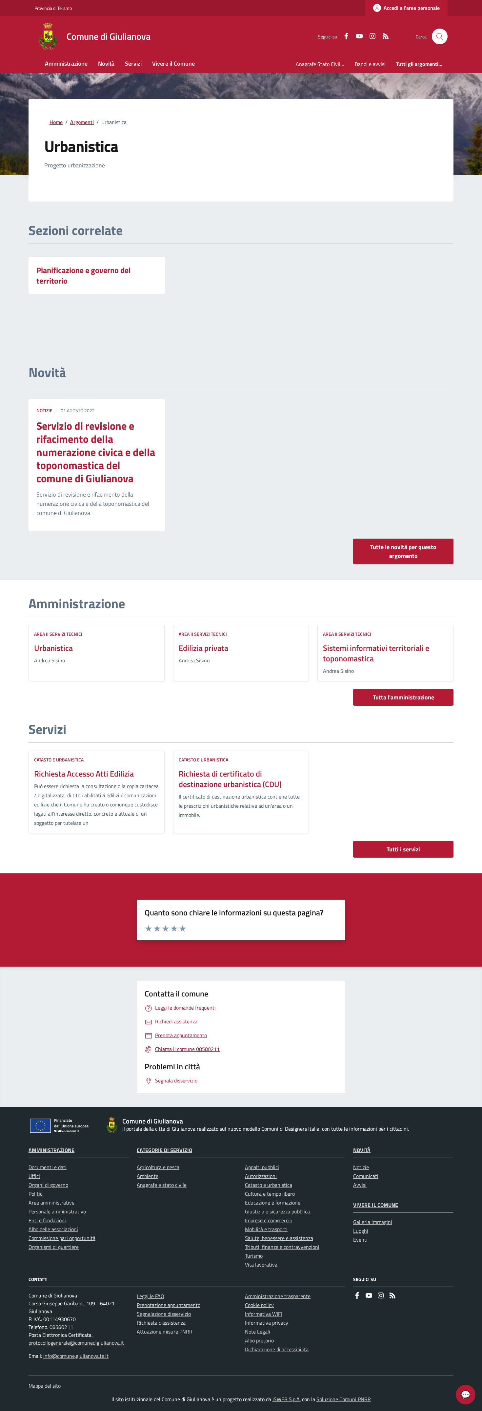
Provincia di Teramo (53, 8)
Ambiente (147, 1176)
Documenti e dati (48, 1167)
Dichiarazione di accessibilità (277, 1349)
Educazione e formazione (272, 1203)
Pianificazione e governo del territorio (83, 275)
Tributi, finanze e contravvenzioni (282, 1247)
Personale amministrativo (57, 1211)
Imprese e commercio (268, 1220)
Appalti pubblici (262, 1167)
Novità (362, 1150)
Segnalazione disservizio (164, 1314)
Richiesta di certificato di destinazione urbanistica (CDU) (230, 779)
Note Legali (257, 1332)
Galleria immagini (372, 1222)
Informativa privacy (266, 1323)
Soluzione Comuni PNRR (343, 1399)
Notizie (361, 1167)
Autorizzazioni (261, 1176)
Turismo (254, 1256)
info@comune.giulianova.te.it (76, 1356)
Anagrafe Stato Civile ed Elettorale (323, 64)
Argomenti (82, 122)
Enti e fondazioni (47, 1220)
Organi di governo (48, 1185)
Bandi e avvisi (370, 64)
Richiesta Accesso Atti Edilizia (84, 774)
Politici (36, 1194)
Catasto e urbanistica (59, 759)
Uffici (34, 1176)
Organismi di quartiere (54, 1247)
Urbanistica (53, 648)
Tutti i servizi (403, 849)
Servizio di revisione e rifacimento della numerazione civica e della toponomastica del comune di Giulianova (95, 452)
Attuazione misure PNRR (164, 1332)
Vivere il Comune (375, 1205)
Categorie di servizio (164, 1150)
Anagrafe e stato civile (162, 1185)
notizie (44, 410)
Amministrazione (51, 1150)
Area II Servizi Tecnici (58, 634)
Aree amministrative (51, 1203)
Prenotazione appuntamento (168, 1305)
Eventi (360, 1240)
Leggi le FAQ (150, 1296)
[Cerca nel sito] (440, 36)
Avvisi (360, 1185)
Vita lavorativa (261, 1265)
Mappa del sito (45, 1386)
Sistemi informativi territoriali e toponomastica (376, 653)
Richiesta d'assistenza (161, 1323)
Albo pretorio (259, 1340)
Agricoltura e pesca (158, 1167)
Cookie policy (259, 1305)
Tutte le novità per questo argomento (403, 551)
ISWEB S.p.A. (286, 1399)
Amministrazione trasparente (278, 1296)
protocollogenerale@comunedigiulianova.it (76, 1343)
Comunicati (365, 1176)
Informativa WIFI (263, 1314)
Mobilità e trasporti (266, 1229)
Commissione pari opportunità (62, 1238)
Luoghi (360, 1231)
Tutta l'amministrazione (403, 697)
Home (56, 122)
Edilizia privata (203, 648)
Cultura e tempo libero (270, 1194)
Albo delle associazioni (53, 1229)
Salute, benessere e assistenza (279, 1238)
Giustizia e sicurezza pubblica (277, 1211)
